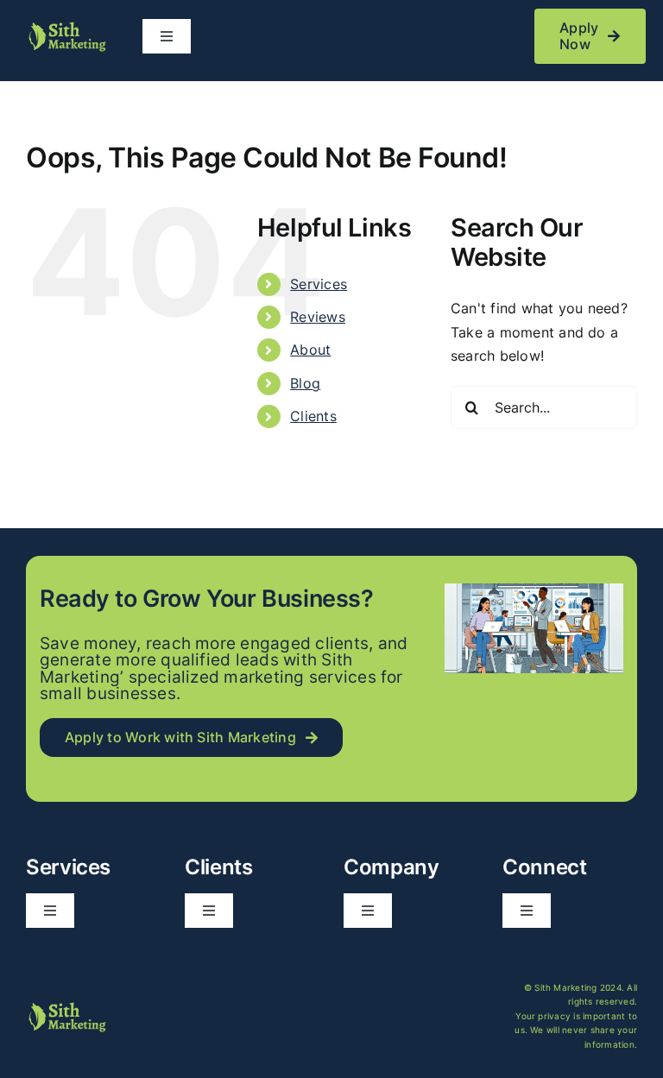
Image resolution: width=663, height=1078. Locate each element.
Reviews (317, 316)
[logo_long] (66, 26)
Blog (305, 383)
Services (318, 284)
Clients (313, 416)
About (310, 349)
